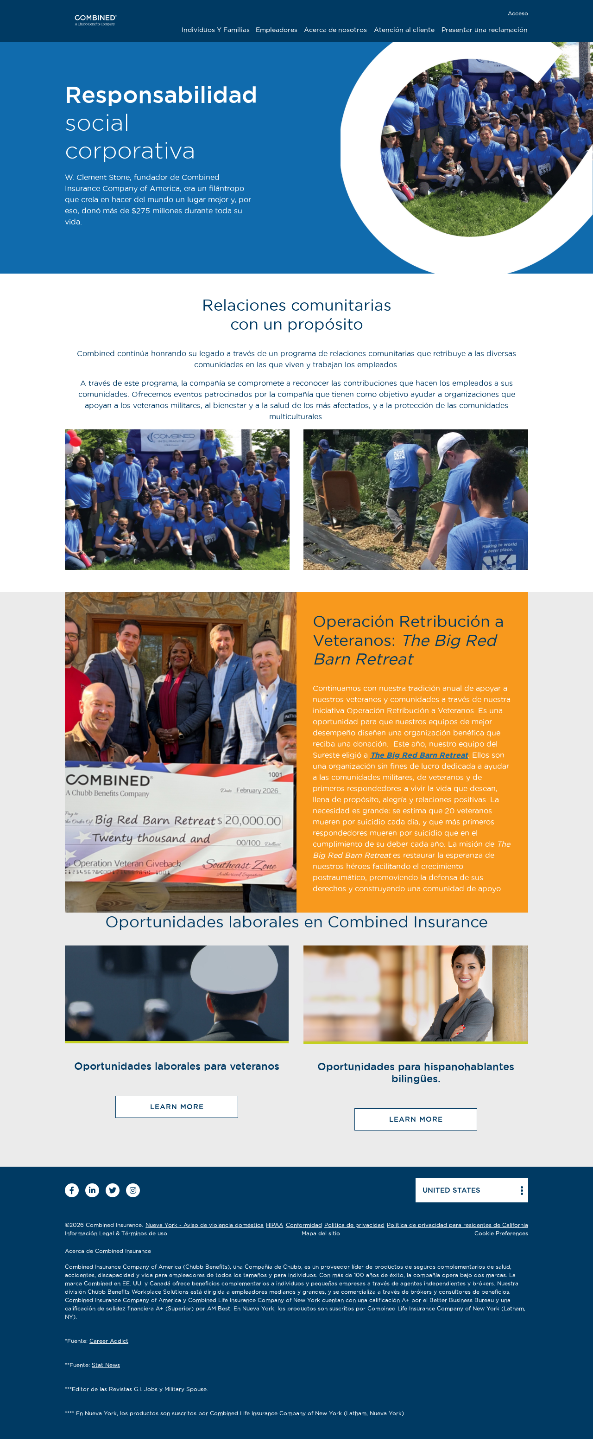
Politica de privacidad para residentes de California (457, 1225)
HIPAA (274, 1225)
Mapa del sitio (321, 1233)
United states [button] (451, 1190)
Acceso (518, 13)
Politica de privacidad (354, 1225)
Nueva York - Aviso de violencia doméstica (204, 1225)
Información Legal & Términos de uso (116, 1233)
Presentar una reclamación (485, 29)
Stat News (106, 1365)
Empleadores (276, 29)
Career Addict (108, 1341)
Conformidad (304, 1225)
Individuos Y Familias (216, 29)
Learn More (177, 1107)
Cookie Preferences (501, 1233)
